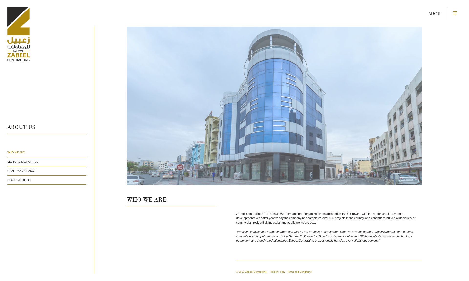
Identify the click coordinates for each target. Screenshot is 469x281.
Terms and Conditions (299, 271)
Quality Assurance (21, 170)
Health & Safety (19, 180)
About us (21, 127)
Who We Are (16, 152)
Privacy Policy (277, 271)
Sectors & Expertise (22, 161)
